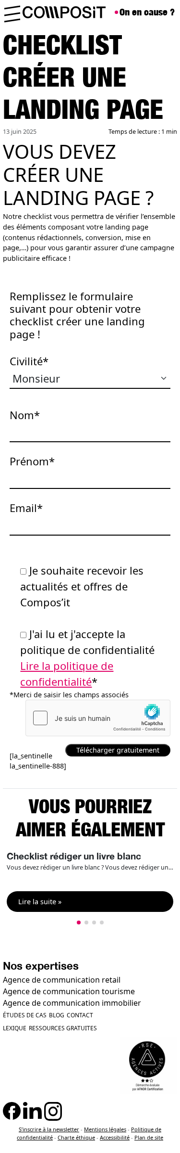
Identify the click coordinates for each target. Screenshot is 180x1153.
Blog (56, 1015)
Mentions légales (105, 1129)
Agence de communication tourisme (69, 991)
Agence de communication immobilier (72, 1003)
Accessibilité (115, 1137)
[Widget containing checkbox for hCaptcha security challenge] (97, 718)
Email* (26, 507)
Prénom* (32, 461)
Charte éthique (76, 1137)
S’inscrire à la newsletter (49, 1129)
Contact (80, 1015)
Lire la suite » (39, 901)
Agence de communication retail (61, 979)
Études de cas (25, 1015)
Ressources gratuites (63, 1028)
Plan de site (148, 1137)
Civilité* (29, 361)
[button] (79, 922)
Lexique (14, 1028)
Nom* (25, 415)
